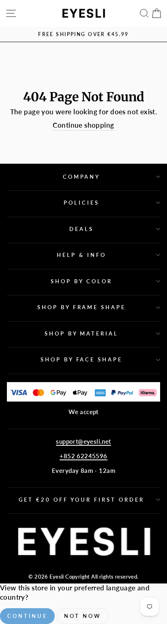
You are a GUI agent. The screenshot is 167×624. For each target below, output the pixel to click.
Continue (27, 616)
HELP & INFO (81, 255)
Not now (82, 616)
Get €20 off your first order (81, 499)
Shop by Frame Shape (81, 307)
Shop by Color (81, 281)
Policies (81, 202)
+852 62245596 (83, 455)
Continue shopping (83, 125)
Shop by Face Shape (82, 359)
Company (82, 176)
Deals (81, 229)
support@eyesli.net (83, 441)
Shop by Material (82, 333)
